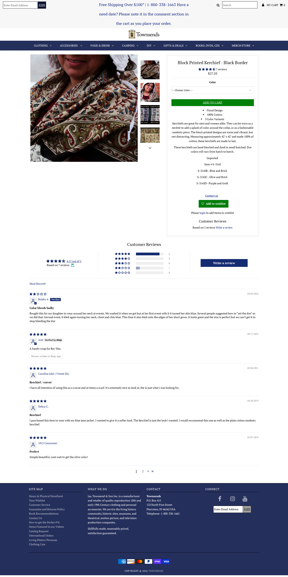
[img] (38, 294)
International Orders (41, 535)
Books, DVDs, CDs (208, 45)
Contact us (211, 195)
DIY (149, 45)
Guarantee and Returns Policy (47, 509)
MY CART (276, 5)
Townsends (156, 571)
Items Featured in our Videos (46, 526)
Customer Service (39, 505)
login (202, 213)
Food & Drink (100, 45)
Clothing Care (37, 544)
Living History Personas (43, 540)
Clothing (41, 45)
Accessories (69, 45)
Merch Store (241, 45)
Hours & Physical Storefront (46, 496)
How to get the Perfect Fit (44, 522)
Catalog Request (39, 531)
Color (212, 82)
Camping (128, 45)
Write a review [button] (224, 263)
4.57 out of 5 (74, 261)
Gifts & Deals (174, 45)
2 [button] (142, 471)
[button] (207, 69)
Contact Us (35, 518)
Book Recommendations (44, 513)
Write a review (224, 227)
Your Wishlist (37, 500)
